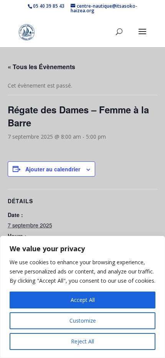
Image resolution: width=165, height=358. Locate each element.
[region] (82, 297)
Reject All (82, 341)
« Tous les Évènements (41, 66)
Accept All (83, 299)
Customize (82, 320)
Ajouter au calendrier (52, 169)
